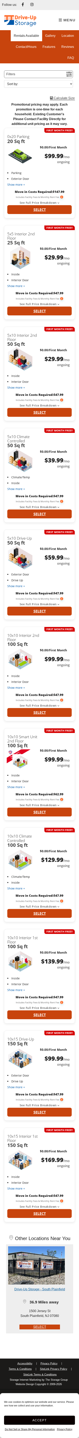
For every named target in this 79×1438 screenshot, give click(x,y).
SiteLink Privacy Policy (53, 1368)
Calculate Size (64, 98)
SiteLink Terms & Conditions (40, 1374)
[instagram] (32, 5)
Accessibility (24, 1363)
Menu (68, 20)
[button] (38, 74)
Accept (39, 1420)
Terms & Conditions (20, 1368)
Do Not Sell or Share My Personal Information (30, 1429)
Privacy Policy (64, 1429)
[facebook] (23, 5)
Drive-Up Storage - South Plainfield (39, 1289)
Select (39, 209)
